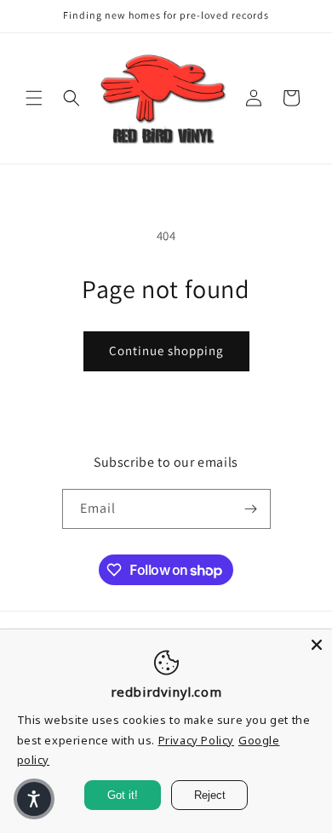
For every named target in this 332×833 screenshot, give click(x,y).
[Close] (316, 644)
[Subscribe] (251, 509)
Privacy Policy (196, 740)
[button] (34, 98)
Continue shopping (166, 350)
